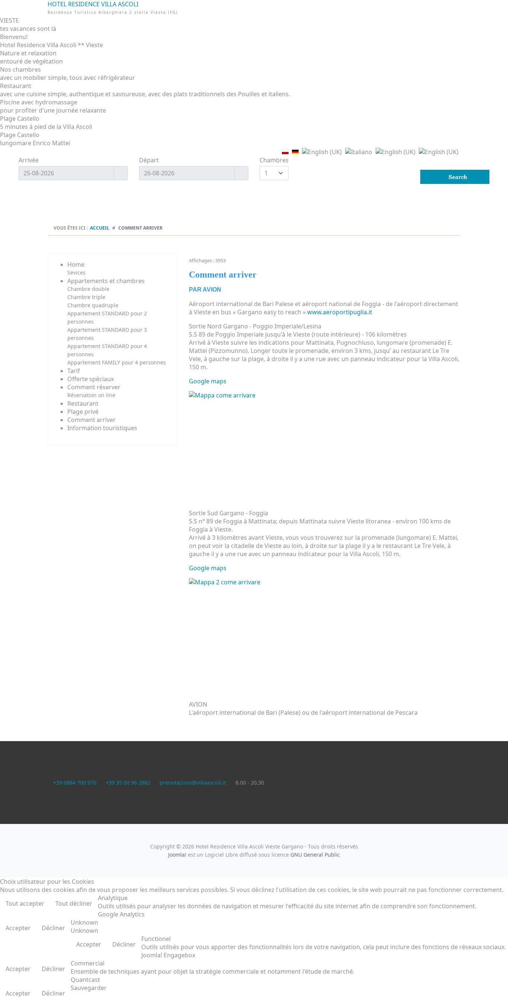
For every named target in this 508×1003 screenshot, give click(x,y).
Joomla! (177, 854)
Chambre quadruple (92, 305)
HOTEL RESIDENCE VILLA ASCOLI (254, 21)
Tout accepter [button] (25, 903)
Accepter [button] (18, 928)
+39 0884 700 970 (74, 782)
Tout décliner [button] (73, 903)
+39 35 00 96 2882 (128, 782)
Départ (149, 160)
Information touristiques (102, 428)
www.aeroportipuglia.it (339, 312)
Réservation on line (91, 395)
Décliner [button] (53, 928)
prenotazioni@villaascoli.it (193, 782)
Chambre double (88, 288)
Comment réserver (93, 387)
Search (457, 177)
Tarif (73, 371)
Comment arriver (91, 420)
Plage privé (83, 412)
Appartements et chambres (106, 281)
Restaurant (83, 403)
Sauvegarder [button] (89, 988)
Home (75, 264)
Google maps (207, 381)
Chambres (274, 160)
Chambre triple (86, 297)
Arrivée (29, 160)
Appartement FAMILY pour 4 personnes (116, 362)
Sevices (76, 272)
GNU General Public (315, 854)
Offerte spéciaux (90, 379)
